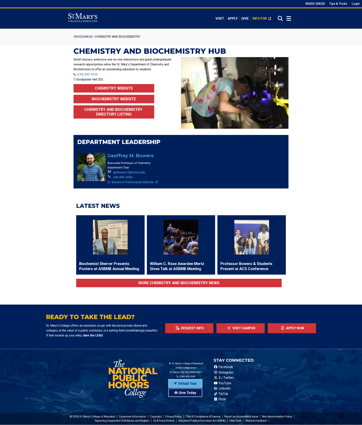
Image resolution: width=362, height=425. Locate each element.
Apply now (294, 328)
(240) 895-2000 (187, 376)
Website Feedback (256, 420)
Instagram (225, 372)
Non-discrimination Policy (277, 416)
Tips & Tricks (338, 3)
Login (356, 3)
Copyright (156, 416)
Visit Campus (243, 328)
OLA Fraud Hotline (164, 420)
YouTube (224, 383)
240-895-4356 (122, 177)
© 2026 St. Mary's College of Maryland (92, 416)
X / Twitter (226, 378)
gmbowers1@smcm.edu (129, 172)
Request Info (192, 328)
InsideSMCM (83, 36)
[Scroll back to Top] (352, 415)
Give (245, 18)
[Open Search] (279, 18)
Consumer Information (132, 416)
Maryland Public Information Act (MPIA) (202, 420)
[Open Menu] (288, 18)
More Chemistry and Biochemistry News (178, 283)
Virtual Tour (187, 383)
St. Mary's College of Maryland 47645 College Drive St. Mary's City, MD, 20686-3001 (186, 368)
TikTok (223, 394)
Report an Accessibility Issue (241, 416)
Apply (233, 18)
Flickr (222, 399)
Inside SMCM (315, 3)
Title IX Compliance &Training (203, 416)
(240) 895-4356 (87, 74)
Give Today (187, 393)
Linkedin (224, 388)
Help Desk (235, 420)
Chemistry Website (114, 88)
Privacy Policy (174, 416)
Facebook (225, 367)
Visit (220, 18)
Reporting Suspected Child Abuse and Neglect (122, 420)
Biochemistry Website (114, 99)
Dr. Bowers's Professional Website (130, 182)
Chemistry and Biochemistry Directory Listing (113, 111)
